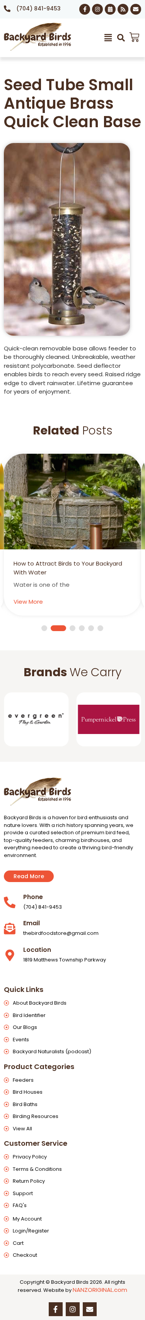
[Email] (9, 928)
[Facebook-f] (84, 9)
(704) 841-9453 (38, 8)
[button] (108, 37)
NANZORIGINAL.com (100, 1290)
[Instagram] (97, 9)
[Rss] (123, 9)
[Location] (9, 955)
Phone (33, 896)
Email (31, 923)
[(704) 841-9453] (7, 8)
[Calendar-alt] (110, 9)
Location (37, 949)
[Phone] (9, 902)
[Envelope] (135, 9)
